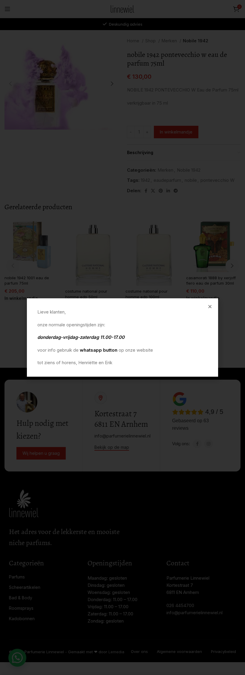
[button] (210, 306)
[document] (122, 337)
